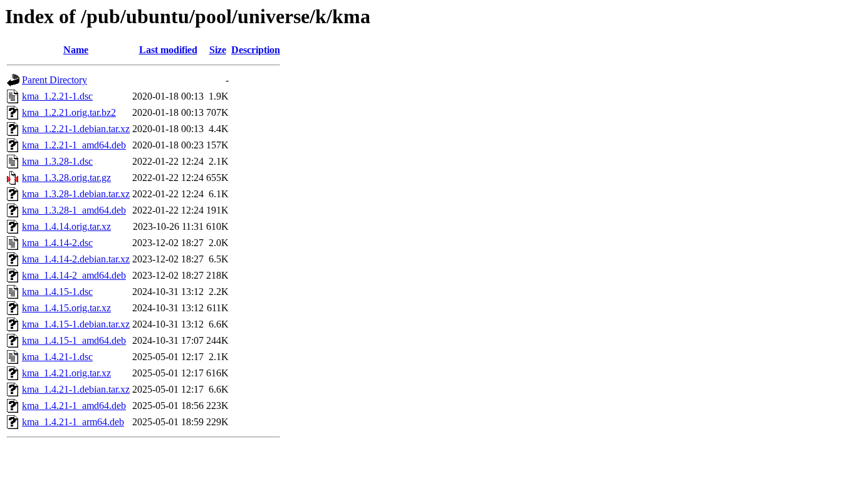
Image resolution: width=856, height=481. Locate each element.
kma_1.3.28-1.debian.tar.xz (76, 194)
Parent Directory (54, 80)
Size (217, 49)
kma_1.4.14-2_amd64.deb (74, 275)
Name (75, 49)
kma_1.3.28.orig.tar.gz (66, 177)
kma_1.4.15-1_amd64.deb (74, 340)
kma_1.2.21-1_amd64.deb (74, 145)
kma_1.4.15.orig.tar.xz (66, 308)
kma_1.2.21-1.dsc (57, 96)
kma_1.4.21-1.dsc (57, 356)
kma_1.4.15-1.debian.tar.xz (76, 324)
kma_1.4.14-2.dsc (57, 242)
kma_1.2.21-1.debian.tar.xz (76, 128)
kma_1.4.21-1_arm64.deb (73, 421)
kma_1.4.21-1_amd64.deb (74, 405)
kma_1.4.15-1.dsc (57, 291)
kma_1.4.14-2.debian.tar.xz (76, 259)
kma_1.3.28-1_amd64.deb (74, 210)
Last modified (168, 49)
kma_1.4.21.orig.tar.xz (66, 373)
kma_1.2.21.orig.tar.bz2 (69, 112)
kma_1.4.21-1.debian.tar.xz (76, 389)
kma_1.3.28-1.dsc (57, 161)
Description (255, 49)
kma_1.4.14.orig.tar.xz (66, 226)
